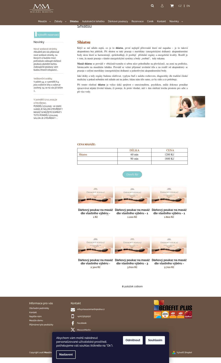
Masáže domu (36, 320)
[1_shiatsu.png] (187, 106)
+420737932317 (84, 316)
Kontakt (33, 312)
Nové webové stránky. (45, 49)
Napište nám (35, 316)
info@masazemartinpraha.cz (91, 309)
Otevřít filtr (132, 174)
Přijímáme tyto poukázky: (41, 324)
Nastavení (66, 354)
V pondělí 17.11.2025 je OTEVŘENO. (45, 101)
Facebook (81, 323)
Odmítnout (133, 340)
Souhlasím (155, 340)
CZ (180, 6)
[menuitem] (44, 21)
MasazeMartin (84, 330)
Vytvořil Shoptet (184, 352)
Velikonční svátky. (43, 78)
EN (188, 6)
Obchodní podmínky (39, 308)
